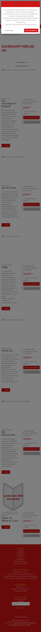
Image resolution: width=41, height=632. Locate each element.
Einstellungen (9, 30)
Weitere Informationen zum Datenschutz (20, 24)
